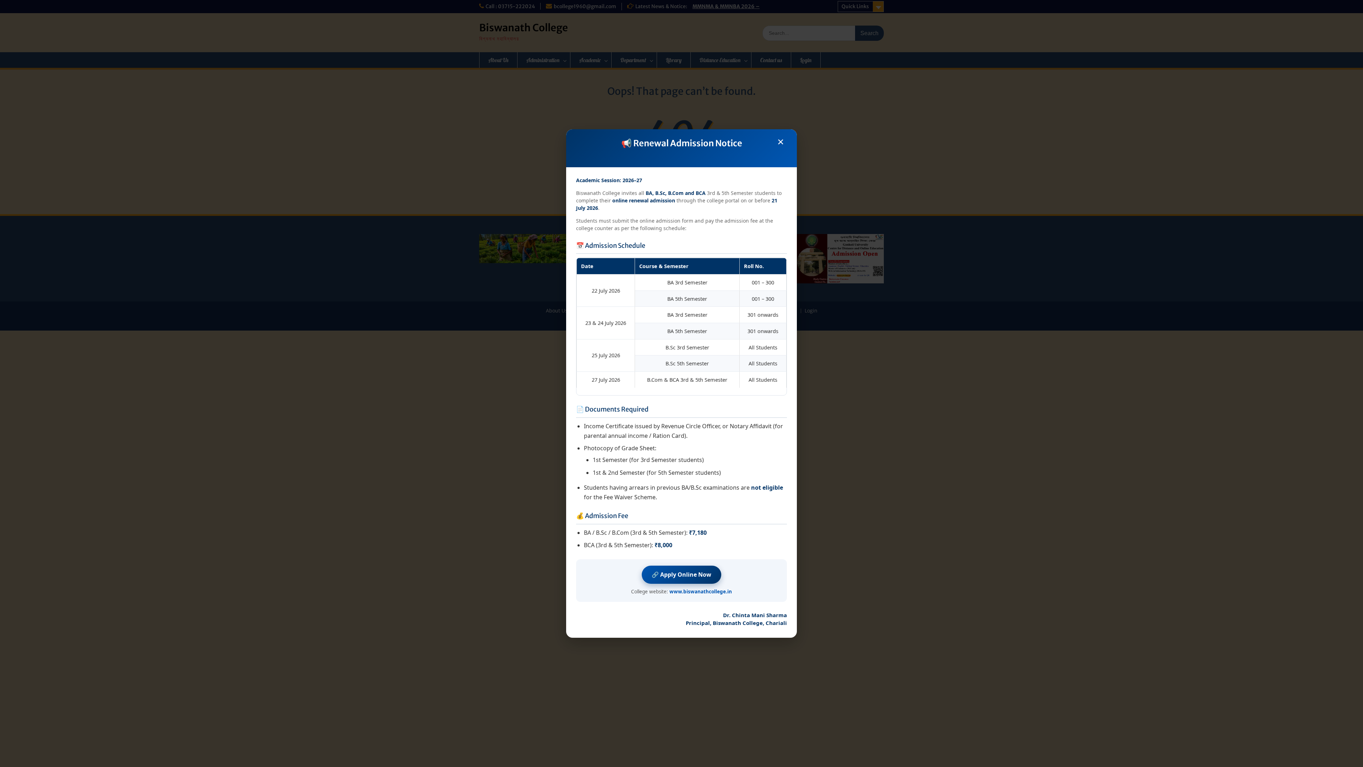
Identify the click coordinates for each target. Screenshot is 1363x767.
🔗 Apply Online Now (681, 574)
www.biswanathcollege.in (700, 591)
